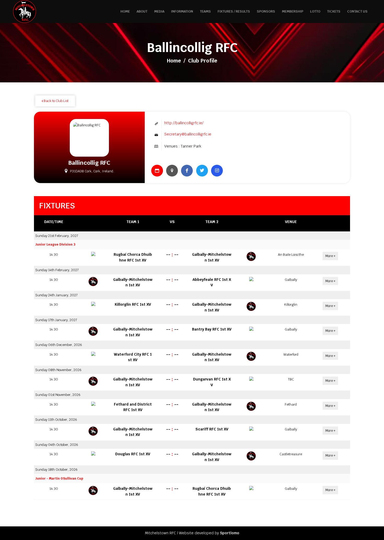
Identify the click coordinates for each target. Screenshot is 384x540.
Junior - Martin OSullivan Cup (59, 478)
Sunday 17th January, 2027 (56, 320)
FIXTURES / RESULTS (234, 11)
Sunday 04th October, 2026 (56, 444)
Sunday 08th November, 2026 (58, 370)
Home (174, 60)
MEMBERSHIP (292, 11)
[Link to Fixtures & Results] (157, 171)
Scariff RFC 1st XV (211, 429)
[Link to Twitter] (202, 171)
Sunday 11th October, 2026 (56, 419)
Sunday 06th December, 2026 (58, 345)
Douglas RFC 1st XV (132, 454)
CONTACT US (357, 11)
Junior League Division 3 (55, 244)
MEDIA (159, 11)
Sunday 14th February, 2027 (57, 270)
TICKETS (333, 11)
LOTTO (315, 11)
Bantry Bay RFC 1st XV (211, 329)
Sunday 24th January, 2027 (56, 295)
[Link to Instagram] (217, 171)
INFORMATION (182, 11)
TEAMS (205, 11)
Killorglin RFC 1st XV (133, 304)
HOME (125, 11)
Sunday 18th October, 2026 (56, 469)
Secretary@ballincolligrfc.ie (187, 134)
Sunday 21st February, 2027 (56, 236)
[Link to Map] (172, 171)
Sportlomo (229, 533)
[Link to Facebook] (187, 171)
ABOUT (142, 11)
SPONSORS (266, 11)
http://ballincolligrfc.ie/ (183, 123)
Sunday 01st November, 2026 (57, 395)
